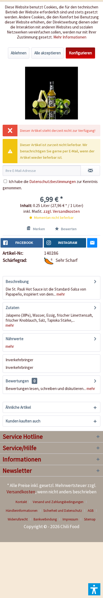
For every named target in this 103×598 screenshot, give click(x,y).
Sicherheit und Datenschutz (62, 510)
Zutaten (12, 307)
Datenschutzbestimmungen (52, 181)
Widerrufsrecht (18, 519)
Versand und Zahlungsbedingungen (58, 502)
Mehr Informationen (69, 37)
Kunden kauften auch (23, 420)
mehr (60, 294)
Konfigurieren (80, 52)
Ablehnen (18, 52)
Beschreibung (17, 281)
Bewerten (68, 228)
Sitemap (90, 519)
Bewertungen (17, 380)
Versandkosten (21, 492)
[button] (94, 589)
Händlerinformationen (22, 510)
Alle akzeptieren (47, 52)
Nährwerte (15, 338)
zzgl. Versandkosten (61, 211)
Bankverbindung (45, 519)
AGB (90, 510)
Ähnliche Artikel (18, 407)
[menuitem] (23, 502)
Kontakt (21, 502)
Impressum (70, 519)
